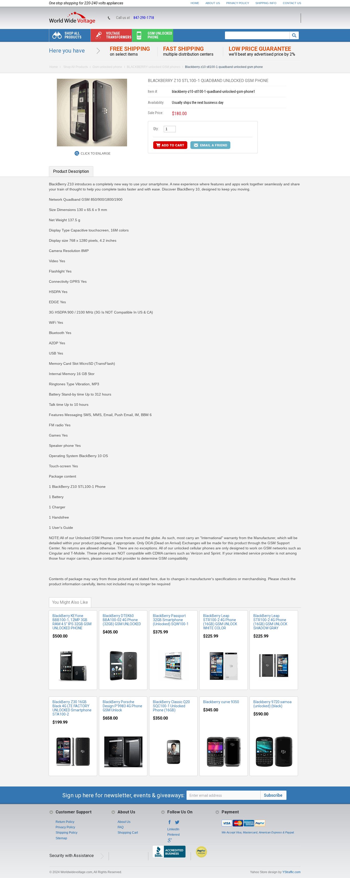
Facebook (169, 824)
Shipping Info (265, 3)
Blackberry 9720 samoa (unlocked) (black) (272, 704)
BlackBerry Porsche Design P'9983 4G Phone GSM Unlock (122, 706)
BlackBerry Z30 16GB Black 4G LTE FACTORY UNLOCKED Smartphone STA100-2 (72, 708)
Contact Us (292, 3)
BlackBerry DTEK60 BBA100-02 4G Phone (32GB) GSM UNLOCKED (122, 620)
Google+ (169, 842)
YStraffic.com (291, 872)
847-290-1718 (143, 17)
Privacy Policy (237, 3)
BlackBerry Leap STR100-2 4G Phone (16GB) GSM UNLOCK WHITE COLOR (220, 622)
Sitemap (61, 838)
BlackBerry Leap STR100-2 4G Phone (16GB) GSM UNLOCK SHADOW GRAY (270, 622)
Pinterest (173, 834)
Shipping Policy (66, 832)
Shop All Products (73, 35)
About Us (212, 3)
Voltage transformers (118, 35)
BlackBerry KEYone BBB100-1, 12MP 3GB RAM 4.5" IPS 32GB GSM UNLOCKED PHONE (72, 622)
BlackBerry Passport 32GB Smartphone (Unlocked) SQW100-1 (171, 620)
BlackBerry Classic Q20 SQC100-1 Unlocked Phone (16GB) (171, 706)
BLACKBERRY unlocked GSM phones (153, 67)
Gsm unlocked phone (160, 35)
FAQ (120, 827)
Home (195, 3)
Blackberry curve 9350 (221, 702)
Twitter (177, 824)
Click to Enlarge (95, 153)
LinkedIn (173, 829)
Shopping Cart (128, 832)
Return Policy (65, 822)
